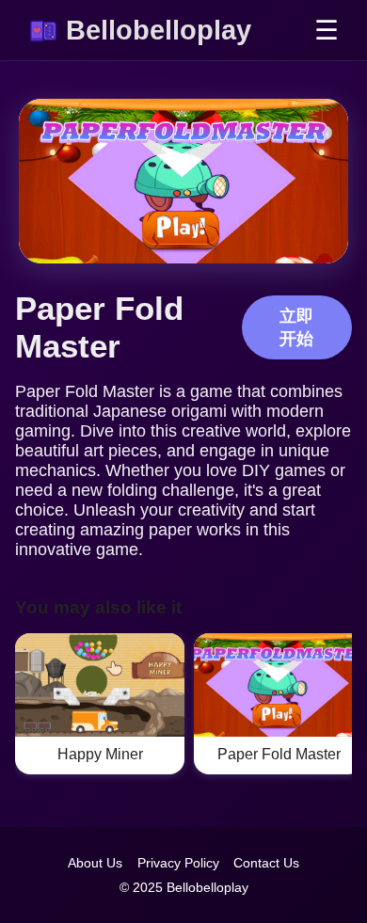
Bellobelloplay (158, 30)
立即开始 (296, 327)
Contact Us (266, 862)
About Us (95, 862)
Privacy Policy (178, 862)
